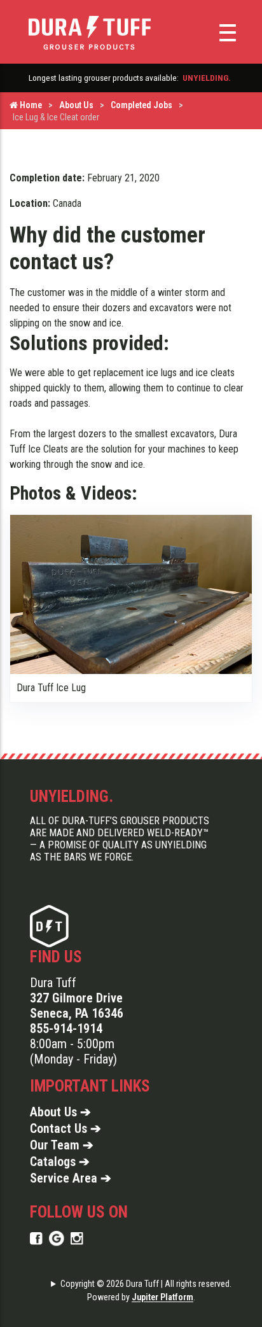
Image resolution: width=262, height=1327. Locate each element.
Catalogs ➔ (60, 1161)
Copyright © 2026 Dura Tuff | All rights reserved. (145, 1284)
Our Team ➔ (61, 1145)
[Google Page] (56, 1238)
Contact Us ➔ (65, 1128)
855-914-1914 (66, 1028)
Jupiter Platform (162, 1297)
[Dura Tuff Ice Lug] (131, 593)
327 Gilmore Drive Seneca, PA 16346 (76, 1005)
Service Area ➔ (70, 1178)
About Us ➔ (60, 1112)
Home (30, 105)
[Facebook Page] (36, 1238)
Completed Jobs (141, 105)
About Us (76, 105)
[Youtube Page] (77, 1238)
